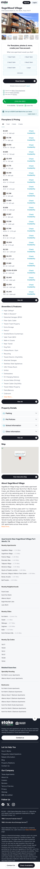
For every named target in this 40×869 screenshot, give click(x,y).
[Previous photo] (4, 23)
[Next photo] (35, 23)
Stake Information (30, 829)
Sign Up (26, 2)
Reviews (4, 783)
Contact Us (11, 865)
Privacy (4, 789)
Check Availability (31, 132)
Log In (35, 2)
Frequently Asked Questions (11, 754)
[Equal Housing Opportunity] (20, 723)
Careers (4, 780)
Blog (3, 760)
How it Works (6, 751)
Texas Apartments (7, 774)
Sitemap (4, 792)
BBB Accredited (6, 795)
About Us (4, 777)
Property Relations (8, 763)
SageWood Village (11, 8)
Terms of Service (7, 786)
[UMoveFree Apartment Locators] (7, 723)
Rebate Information (8, 757)
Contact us (20, 738)
